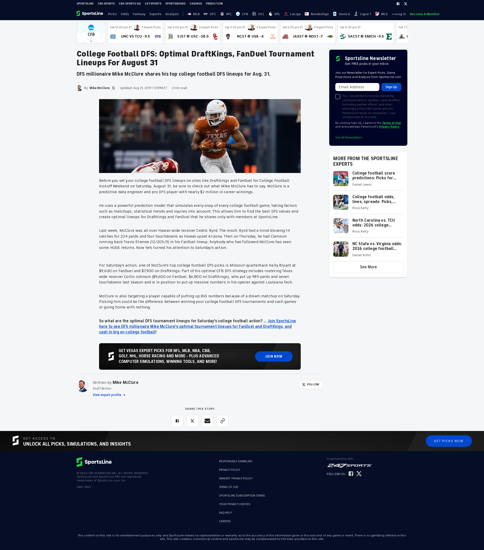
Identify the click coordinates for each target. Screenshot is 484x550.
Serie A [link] (344, 14)
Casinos (196, 4)
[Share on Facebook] (177, 421)
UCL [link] (261, 14)
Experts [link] (155, 14)
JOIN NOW (274, 356)
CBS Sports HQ (130, 4)
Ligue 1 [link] (365, 14)
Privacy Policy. (389, 127)
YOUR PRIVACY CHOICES (234, 504)
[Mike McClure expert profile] (83, 386)
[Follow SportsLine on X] (359, 474)
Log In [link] (401, 14)
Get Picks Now (449, 441)
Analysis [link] (172, 14)
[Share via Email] (207, 421)
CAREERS (225, 521)
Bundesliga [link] (320, 14)
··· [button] (394, 14)
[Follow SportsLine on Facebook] (351, 474)
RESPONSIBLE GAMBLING (235, 461)
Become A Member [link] (425, 14)
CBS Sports (106, 4)
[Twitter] (405, 4)
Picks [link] (112, 14)
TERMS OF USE (228, 487)
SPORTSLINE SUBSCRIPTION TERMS (242, 496)
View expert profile (107, 395)
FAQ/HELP (225, 513)
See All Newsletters (348, 137)
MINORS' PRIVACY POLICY (236, 478)
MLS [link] (384, 14)
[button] (91, 33)
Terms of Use (391, 123)
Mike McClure (125, 382)
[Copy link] (223, 421)
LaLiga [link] (295, 14)
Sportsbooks (175, 4)
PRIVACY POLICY (229, 470)
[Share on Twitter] (192, 421)
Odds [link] (125, 14)
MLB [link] (196, 14)
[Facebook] (398, 4)
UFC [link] (213, 14)
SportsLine (85, 4)
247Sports (153, 4)
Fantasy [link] (139, 14)
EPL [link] (277, 14)
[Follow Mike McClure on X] (113, 88)
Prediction (214, 4)
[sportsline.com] (90, 13)
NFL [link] (229, 14)
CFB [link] (245, 14)
